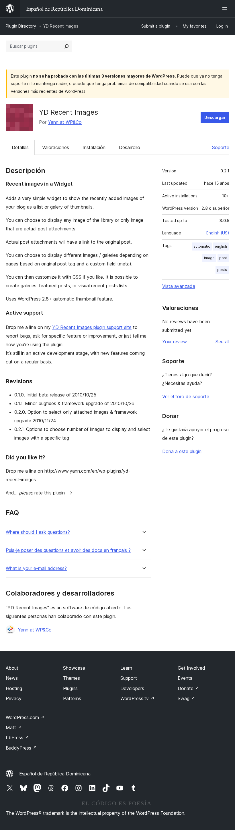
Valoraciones (55, 147)
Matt (14, 727)
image (209, 258)
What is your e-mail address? (36, 568)
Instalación (94, 147)
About (12, 668)
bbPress (17, 737)
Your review (174, 341)
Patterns (72, 698)
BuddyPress (21, 748)
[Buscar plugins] (66, 46)
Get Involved (191, 668)
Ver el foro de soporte (185, 396)
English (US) (217, 232)
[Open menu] (226, 8)
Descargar (215, 117)
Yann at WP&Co (65, 122)
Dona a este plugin (181, 451)
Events (185, 678)
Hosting (14, 688)
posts (222, 269)
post (223, 258)
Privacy (13, 698)
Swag (186, 698)
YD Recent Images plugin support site (92, 327)
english (221, 246)
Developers (132, 688)
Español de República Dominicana (55, 774)
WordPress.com (25, 717)
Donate (188, 688)
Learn (126, 668)
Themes (71, 678)
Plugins (70, 688)
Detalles (20, 147)
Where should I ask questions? (38, 532)
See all (222, 341)
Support (128, 678)
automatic (201, 246)
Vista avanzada (178, 286)
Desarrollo (129, 147)
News (12, 678)
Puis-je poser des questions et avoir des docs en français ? (68, 550)
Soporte (220, 147)
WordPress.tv (137, 698)
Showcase (74, 668)
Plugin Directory (21, 26)
